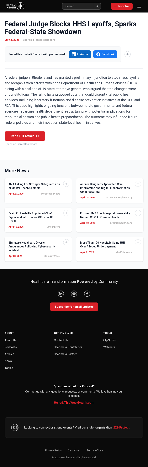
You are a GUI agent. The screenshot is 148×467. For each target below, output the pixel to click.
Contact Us (61, 340)
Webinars (109, 347)
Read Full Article (22, 136)
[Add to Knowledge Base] (127, 54)
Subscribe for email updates (74, 306)
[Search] (97, 6)
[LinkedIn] (61, 293)
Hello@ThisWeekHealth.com (74, 402)
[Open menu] (139, 6)
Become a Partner (65, 354)
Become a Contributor (68, 347)
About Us (10, 340)
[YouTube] (74, 293)
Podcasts (11, 347)
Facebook (108, 54)
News (8, 361)
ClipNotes (109, 340)
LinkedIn (82, 54)
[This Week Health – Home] (15, 6)
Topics (9, 368)
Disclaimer (74, 450)
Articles (9, 354)
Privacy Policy (53, 450)
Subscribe (122, 6)
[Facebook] (87, 293)
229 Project (121, 427)
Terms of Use (95, 450)
